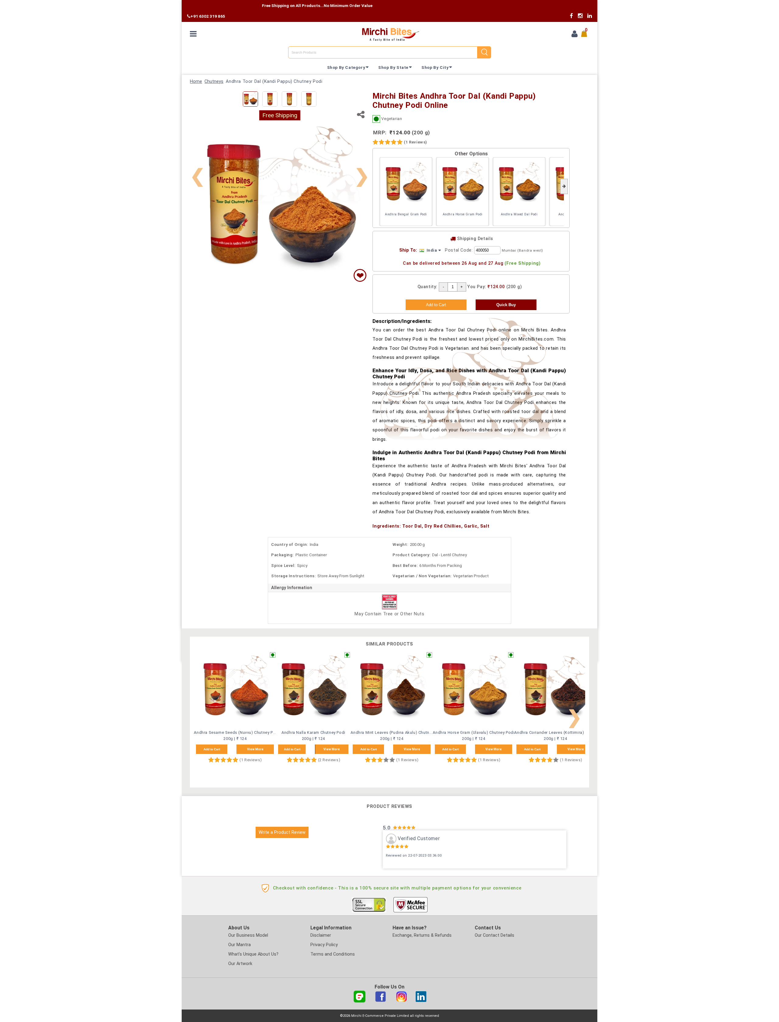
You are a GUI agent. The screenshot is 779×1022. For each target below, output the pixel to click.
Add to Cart (212, 749)
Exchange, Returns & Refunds (422, 935)
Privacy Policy (324, 944)
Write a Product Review (282, 832)
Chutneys (213, 81)
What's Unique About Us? (253, 954)
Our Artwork (240, 963)
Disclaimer (320, 935)
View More (255, 749)
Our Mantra (239, 944)
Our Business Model (248, 935)
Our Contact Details (494, 935)
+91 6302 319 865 (207, 16)
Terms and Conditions (332, 954)
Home (196, 81)
